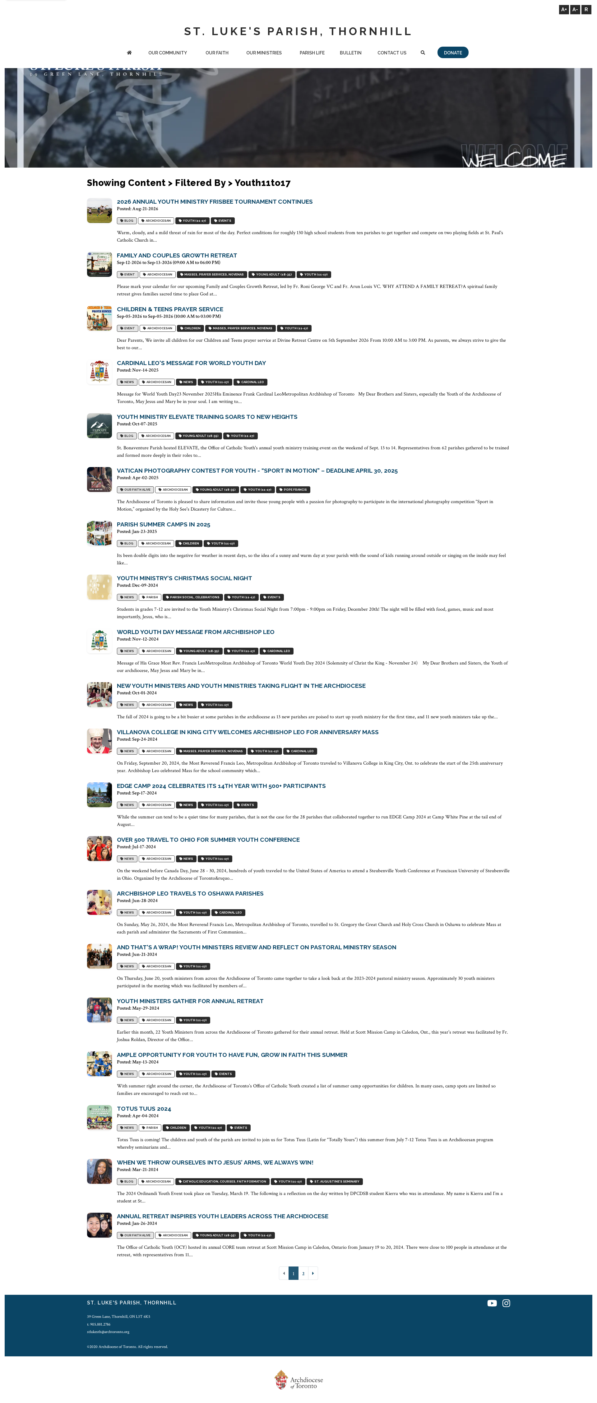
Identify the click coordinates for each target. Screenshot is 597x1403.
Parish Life (312, 52)
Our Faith (217, 52)
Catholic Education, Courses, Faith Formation (224, 1181)
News (128, 382)
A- (575, 9)
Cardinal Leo (252, 382)
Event (129, 274)
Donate (453, 52)
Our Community (167, 52)
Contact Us (391, 52)
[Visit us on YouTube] (492, 1303)
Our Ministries (264, 52)
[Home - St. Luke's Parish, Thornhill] (129, 53)
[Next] (313, 1273)
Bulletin (351, 52)
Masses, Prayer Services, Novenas (213, 274)
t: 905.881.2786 (98, 1324)
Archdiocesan (158, 220)
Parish (151, 597)
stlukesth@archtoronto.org (108, 1331)
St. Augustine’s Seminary (336, 1181)
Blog (128, 220)
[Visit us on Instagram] (506, 1303)
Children (192, 328)
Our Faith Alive (136, 489)
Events (224, 220)
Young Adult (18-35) (273, 274)
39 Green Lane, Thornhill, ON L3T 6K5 (118, 1316)
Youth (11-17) (194, 220)
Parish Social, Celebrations (194, 597)
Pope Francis (295, 489)
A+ (564, 9)
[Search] (422, 53)
